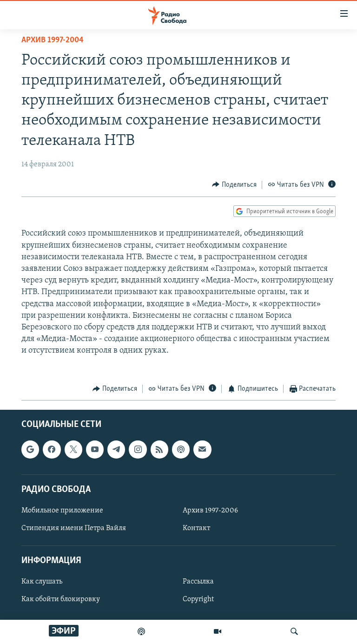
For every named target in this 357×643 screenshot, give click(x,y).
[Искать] (294, 631)
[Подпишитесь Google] (30, 450)
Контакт (196, 528)
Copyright (198, 600)
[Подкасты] (181, 450)
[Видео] (217, 631)
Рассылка (198, 582)
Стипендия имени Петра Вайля (73, 528)
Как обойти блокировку (60, 600)
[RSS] (159, 450)
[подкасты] (141, 631)
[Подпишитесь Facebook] (51, 450)
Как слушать (41, 582)
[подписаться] (202, 450)
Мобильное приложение (62, 510)
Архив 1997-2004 (52, 40)
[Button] (234, 185)
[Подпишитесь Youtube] (95, 450)
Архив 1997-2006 (210, 510)
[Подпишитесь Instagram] (137, 450)
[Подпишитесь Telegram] (116, 450)
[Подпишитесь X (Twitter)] (73, 450)
